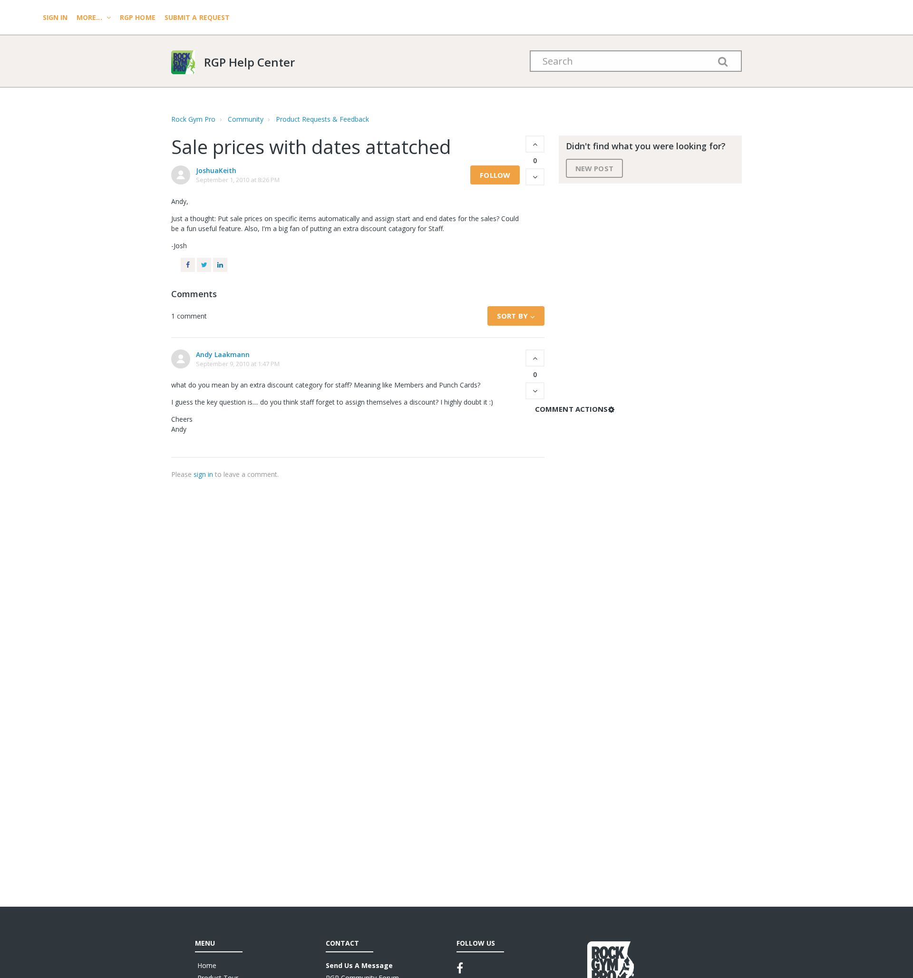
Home (206, 965)
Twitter (204, 265)
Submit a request (197, 17)
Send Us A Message (359, 965)
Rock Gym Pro (193, 119)
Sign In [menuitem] (56, 17)
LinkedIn (220, 265)
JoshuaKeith (216, 170)
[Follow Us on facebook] (459, 968)
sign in (203, 474)
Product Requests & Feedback (322, 119)
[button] (534, 144)
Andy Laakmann (223, 354)
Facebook (188, 265)
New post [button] (594, 168)
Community (245, 119)
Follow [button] (495, 175)
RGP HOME (137, 17)
